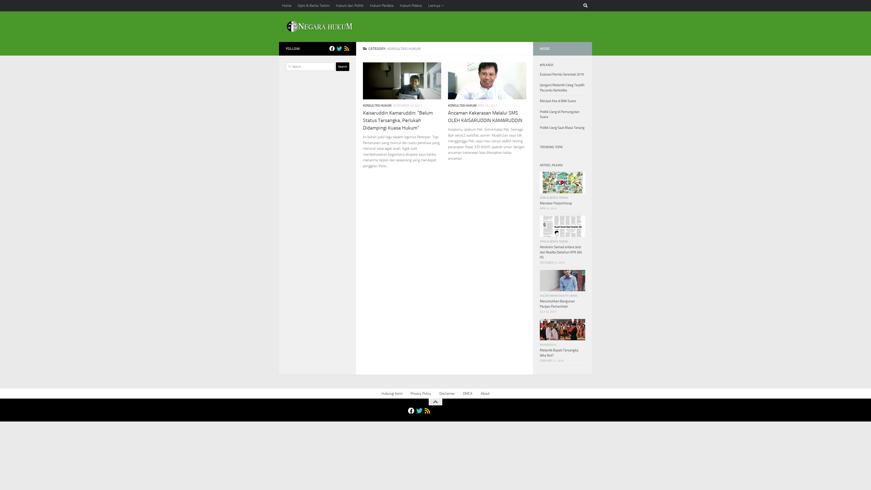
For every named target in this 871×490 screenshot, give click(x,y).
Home (286, 5)
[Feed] (346, 48)
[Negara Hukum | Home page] (319, 26)
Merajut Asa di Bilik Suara (558, 101)
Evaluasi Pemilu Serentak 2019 (562, 74)
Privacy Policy (421, 393)
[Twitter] (339, 48)
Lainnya (434, 5)
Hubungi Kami (392, 393)
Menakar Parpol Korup (556, 203)
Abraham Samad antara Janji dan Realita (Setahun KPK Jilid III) (561, 252)
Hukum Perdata (382, 5)
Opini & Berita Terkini (314, 5)
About (485, 393)
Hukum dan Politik (350, 5)
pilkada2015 (548, 344)
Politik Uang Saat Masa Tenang (562, 128)
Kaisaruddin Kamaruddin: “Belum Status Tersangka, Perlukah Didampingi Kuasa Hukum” (398, 120)
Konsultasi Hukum (377, 106)
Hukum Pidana (411, 5)
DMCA (467, 393)
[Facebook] (332, 48)
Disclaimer (447, 393)
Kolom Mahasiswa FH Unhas (559, 295)
